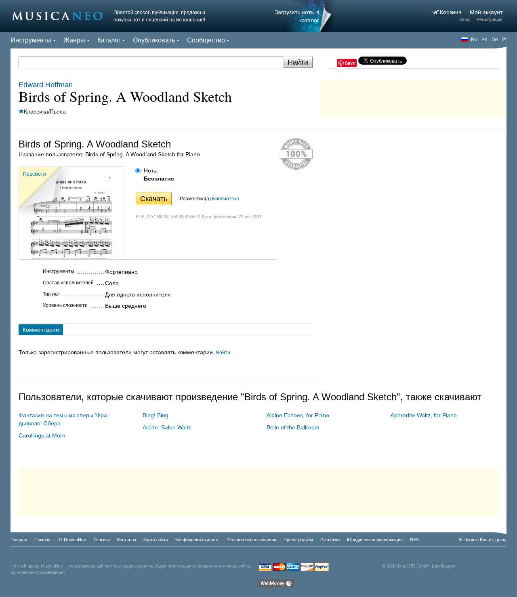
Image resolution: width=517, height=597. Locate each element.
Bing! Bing (155, 415)
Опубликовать (154, 40)
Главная (19, 539)
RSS (414, 539)
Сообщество (206, 40)
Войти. (223, 352)
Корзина (451, 12)
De (495, 39)
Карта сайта (155, 539)
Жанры (74, 40)
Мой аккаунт (486, 12)
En (484, 39)
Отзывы (101, 539)
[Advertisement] (413, 97)
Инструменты (31, 40)
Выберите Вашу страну (482, 539)
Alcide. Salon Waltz (167, 427)
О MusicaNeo (72, 539)
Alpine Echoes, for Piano (298, 415)
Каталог (109, 40)
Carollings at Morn (42, 435)
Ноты (151, 170)
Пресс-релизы (298, 539)
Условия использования (251, 539)
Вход (464, 19)
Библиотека (225, 199)
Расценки (330, 539)
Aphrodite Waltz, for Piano (424, 415)
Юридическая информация (375, 539)
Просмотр (34, 174)
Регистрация (489, 19)
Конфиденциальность (197, 539)
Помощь (43, 539)
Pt (504, 39)
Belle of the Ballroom (293, 427)
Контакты (126, 539)
